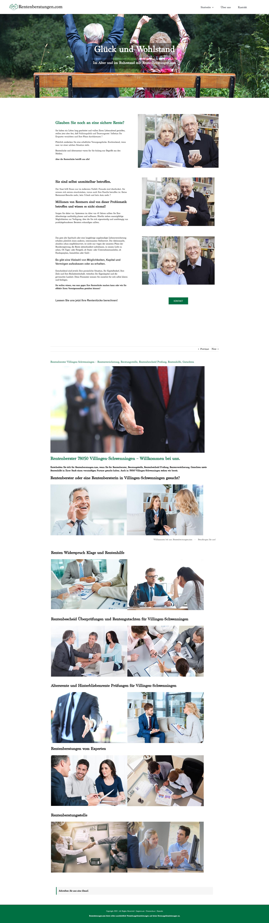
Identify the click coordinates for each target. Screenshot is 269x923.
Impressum (140, 911)
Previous (204, 349)
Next (214, 349)
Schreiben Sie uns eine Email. (74, 891)
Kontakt (160, 911)
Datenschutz (150, 911)
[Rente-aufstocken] (178, 233)
